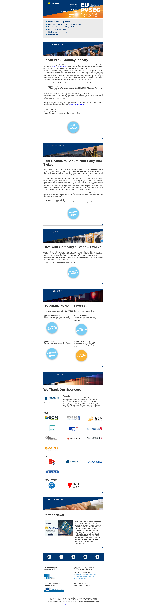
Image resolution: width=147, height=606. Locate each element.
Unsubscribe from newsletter (90, 604)
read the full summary (76, 104)
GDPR (79, 604)
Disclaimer (72, 604)
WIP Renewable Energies (60, 604)
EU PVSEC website (59, 67)
